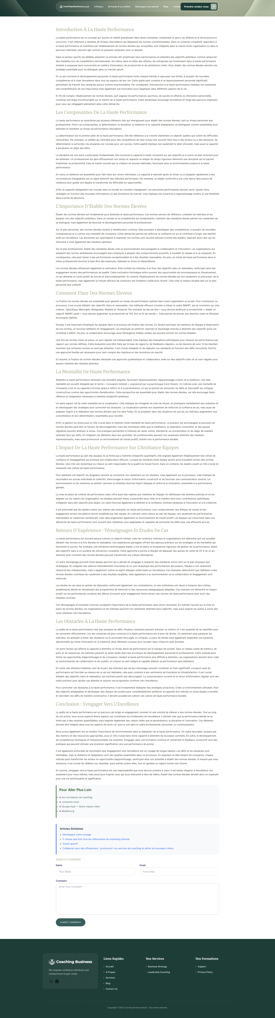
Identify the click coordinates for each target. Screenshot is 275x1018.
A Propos (98, 6)
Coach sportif (70, 843)
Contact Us (111, 988)
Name (59, 865)
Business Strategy (157, 966)
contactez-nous (70, 801)
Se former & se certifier (119, 6)
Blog (166, 6)
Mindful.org (68, 811)
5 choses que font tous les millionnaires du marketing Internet (96, 839)
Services (110, 977)
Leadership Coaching (159, 972)
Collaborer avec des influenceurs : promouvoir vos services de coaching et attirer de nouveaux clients (118, 848)
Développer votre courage (77, 834)
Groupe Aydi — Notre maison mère (81, 806)
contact (177, 6)
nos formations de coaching (77, 797)
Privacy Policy (205, 972)
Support (202, 966)
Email (143, 865)
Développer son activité (147, 6)
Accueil (85, 6)
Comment (61, 880)
